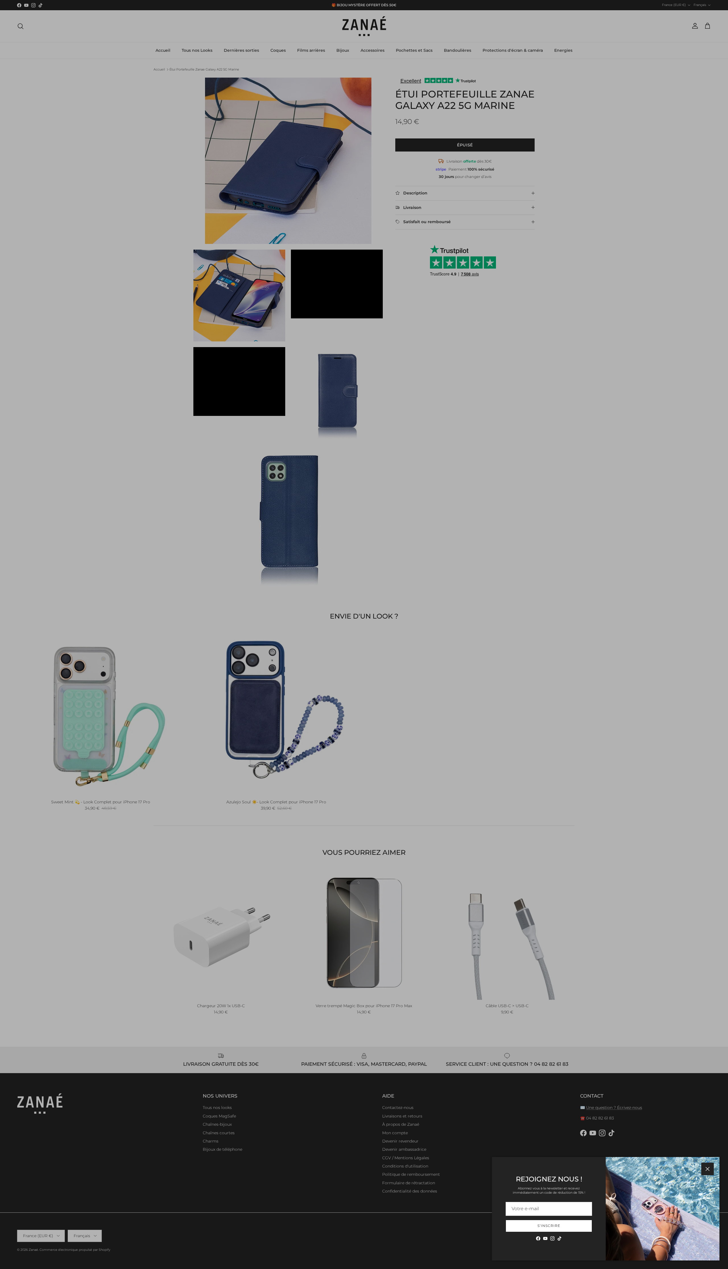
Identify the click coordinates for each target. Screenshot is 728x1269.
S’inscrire (548, 1226)
